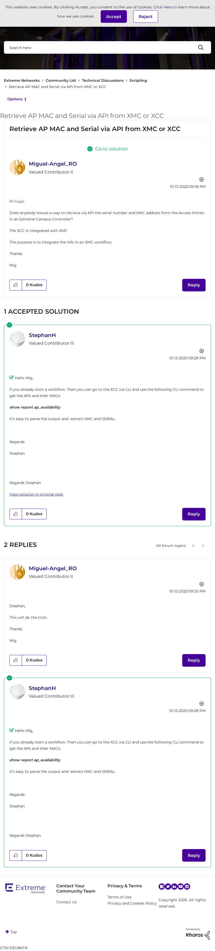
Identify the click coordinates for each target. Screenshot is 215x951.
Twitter (168, 886)
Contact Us (66, 902)
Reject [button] (146, 16)
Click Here (162, 7)
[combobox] (107, 47)
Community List (61, 80)
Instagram (187, 886)
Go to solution (111, 149)
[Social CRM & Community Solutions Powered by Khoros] (198, 933)
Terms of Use (119, 897)
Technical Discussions (102, 80)
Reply (194, 284)
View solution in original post (36, 494)
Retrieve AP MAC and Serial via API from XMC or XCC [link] (57, 86)
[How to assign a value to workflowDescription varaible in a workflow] (202, 546)
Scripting (138, 80)
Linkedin (174, 886)
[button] (114, 16)
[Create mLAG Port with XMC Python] (193, 546)
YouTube (181, 886)
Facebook (162, 886)
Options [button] (15, 99)
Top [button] (13, 932)
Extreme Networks (22, 80)
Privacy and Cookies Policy (132, 903)
